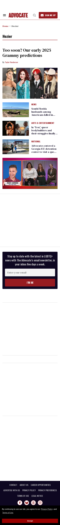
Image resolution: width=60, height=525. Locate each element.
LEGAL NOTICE (37, 495)
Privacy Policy (47, 509)
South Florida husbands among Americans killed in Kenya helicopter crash (42, 115)
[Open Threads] (33, 502)
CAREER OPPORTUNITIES (41, 484)
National (35, 141)
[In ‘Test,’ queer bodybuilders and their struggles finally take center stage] (15, 128)
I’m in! (30, 282)
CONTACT (13, 484)
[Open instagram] (40, 502)
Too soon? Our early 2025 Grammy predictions (26, 52)
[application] (30, 173)
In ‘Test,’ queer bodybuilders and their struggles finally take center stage (43, 132)
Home (5, 26)
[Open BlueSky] (26, 502)
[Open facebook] (19, 502)
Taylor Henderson (11, 62)
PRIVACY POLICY (29, 490)
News (33, 104)
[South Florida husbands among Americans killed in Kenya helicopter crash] (15, 109)
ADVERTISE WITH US (11, 490)
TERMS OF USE (23, 495)
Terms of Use (7, 513)
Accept (30, 521)
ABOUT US (24, 484)
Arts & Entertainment (42, 123)
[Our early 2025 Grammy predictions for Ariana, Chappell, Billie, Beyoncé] (30, 83)
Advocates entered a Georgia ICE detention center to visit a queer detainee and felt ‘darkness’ (44, 152)
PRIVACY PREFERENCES (47, 490)
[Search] (34, 15)
